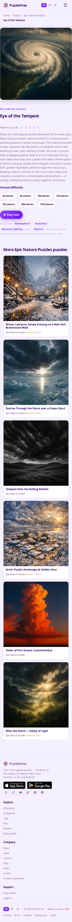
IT (55, 5)
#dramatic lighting (12, 229)
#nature (38, 229)
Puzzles (17, 15)
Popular (7, 828)
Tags (5, 818)
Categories (9, 813)
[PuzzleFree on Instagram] (13, 792)
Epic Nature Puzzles (34, 15)
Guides (7, 873)
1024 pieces (47, 204)
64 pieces (25, 195)
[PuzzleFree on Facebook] (42, 792)
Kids (5, 823)
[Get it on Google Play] (39, 785)
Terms (17, 915)
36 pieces (8, 195)
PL (50, 5)
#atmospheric (22, 223)
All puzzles (9, 808)
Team (6, 853)
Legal (53, 915)
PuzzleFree (18, 5)
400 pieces (27, 204)
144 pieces (62, 195)
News (6, 868)
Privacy (7, 915)
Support (7, 898)
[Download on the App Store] (14, 785)
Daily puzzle (9, 833)
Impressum (41, 915)
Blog (5, 863)
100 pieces (43, 195)
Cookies (27, 915)
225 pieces (9, 204)
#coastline (41, 223)
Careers (7, 858)
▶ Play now (11, 215)
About (6, 848)
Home (6, 15)
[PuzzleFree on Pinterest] (35, 792)
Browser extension (13, 878)
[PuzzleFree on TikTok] (28, 792)
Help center (9, 893)
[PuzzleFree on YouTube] (20, 792)
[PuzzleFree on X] (6, 792)
